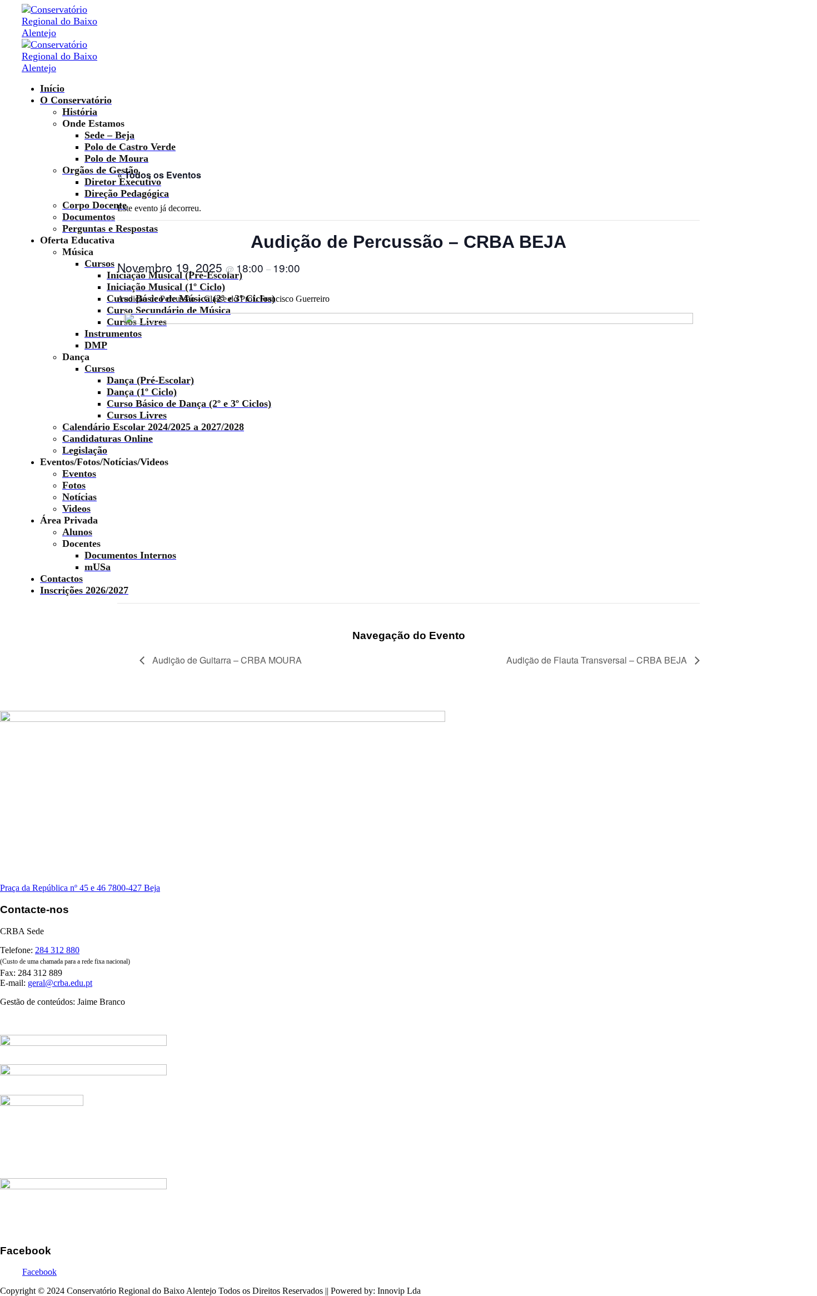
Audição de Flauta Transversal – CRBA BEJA (597, 660)
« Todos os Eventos (159, 174)
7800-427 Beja (134, 888)
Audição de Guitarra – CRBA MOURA (226, 660)
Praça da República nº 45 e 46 (54, 888)
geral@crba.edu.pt (60, 983)
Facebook (39, 1272)
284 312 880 (57, 950)
